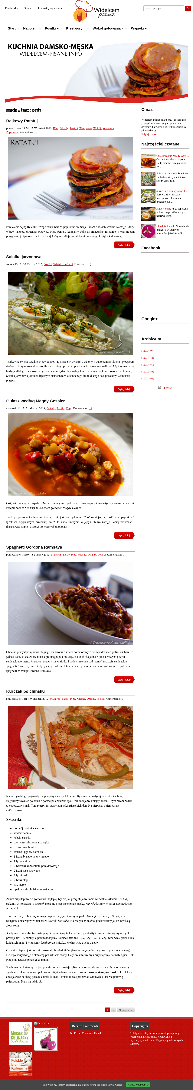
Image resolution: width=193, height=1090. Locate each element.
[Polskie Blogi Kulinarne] (20, 1075)
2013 (148, 364)
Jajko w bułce (163, 208)
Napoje (30, 28)
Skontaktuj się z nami (49, 8)
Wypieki (139, 28)
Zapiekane (12, 132)
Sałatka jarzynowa (23, 256)
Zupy (69, 408)
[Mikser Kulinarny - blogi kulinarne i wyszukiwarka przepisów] (20, 1044)
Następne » (126, 1009)
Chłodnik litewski (165, 226)
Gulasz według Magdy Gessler (35, 401)
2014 (148, 357)
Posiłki (52, 28)
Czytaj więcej (115, 1084)
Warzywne (85, 128)
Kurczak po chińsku (25, 691)
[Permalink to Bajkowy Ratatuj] (70, 178)
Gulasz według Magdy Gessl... (172, 155)
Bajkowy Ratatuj (22, 121)
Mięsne (82, 554)
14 (90, 408)
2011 (148, 378)
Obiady (64, 128)
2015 (148, 350)
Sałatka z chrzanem (166, 173)
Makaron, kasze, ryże (63, 554)
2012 (148, 371)
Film (55, 128)
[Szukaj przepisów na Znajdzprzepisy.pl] (165, 387)
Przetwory (75, 28)
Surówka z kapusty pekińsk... (172, 191)
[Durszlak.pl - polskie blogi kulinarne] (42, 1023)
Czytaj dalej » (125, 245)
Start (12, 28)
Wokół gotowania (108, 28)
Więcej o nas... (149, 134)
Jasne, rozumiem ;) (138, 1084)
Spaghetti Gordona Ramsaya (34, 547)
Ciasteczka (11, 8)
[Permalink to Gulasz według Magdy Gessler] (70, 455)
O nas (27, 8)
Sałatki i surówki (63, 264)
